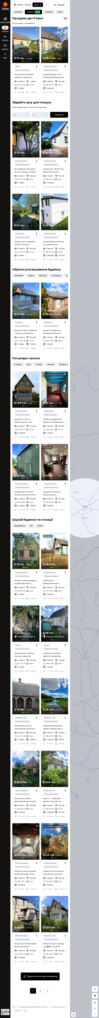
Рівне (18, 1010)
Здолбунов (19, 234)
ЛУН (14, 1007)
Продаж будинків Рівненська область (33, 1007)
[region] (84, 509)
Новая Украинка (50, 66)
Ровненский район (22, 70)
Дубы (17, 66)
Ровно (17, 645)
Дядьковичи (49, 411)
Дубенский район (50, 415)
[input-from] (21, 115)
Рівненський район (58, 1007)
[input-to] (40, 115)
